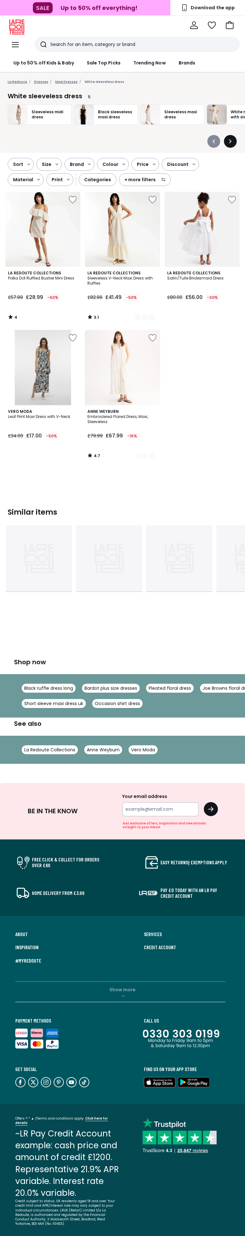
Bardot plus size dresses (111, 688)
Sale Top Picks (104, 63)
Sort (18, 164)
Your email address (144, 796)
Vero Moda (143, 750)
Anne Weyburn (103, 750)
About (21, 934)
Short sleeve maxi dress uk (53, 703)
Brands (187, 63)
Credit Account (160, 947)
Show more (122, 990)
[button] (229, 25)
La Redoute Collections (49, 750)
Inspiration (27, 947)
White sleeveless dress (104, 81)
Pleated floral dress (170, 688)
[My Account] (194, 25)
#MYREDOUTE (28, 961)
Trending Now (149, 63)
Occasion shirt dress (117, 703)
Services (153, 934)
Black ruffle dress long (48, 688)
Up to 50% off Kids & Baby (43, 63)
